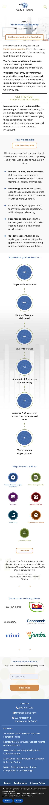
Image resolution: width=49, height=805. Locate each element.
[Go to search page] (45, 6)
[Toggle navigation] (5, 7)
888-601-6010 (26, 708)
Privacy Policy (37, 783)
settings (29, 796)
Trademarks (20, 783)
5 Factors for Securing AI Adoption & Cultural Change (22, 752)
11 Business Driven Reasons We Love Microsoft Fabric (21, 735)
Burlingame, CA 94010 (26, 721)
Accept (7, 801)
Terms (7, 783)
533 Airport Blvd (23, 718)
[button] (19, 586)
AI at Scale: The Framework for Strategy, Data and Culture (23, 760)
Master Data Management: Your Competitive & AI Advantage (19, 769)
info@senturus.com (26, 713)
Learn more (24, 550)
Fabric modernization (14, 49)
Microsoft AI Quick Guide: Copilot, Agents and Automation (24, 743)
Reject (18, 801)
